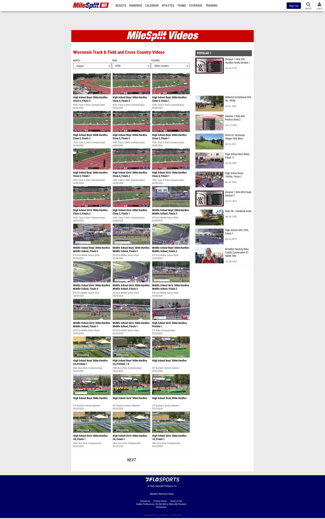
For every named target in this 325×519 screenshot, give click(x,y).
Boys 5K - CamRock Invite (238, 211)
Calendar (152, 5)
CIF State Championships (163, 330)
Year (114, 60)
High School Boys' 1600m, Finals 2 (234, 175)
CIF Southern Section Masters (165, 368)
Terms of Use (176, 501)
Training (211, 5)
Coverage (195, 5)
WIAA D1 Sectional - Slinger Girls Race (235, 137)
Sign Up (293, 5)
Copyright (159, 486)
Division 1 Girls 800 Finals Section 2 (238, 194)
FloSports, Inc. (170, 486)
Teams (181, 5)
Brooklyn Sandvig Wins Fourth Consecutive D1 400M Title (237, 253)
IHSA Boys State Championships (87, 368)
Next (131, 460)
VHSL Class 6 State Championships (89, 105)
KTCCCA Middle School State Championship (165, 217)
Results (120, 5)
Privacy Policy (160, 501)
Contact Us (145, 501)
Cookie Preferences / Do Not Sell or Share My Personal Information (161, 505)
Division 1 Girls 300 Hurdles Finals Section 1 (237, 61)
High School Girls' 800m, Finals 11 (237, 156)
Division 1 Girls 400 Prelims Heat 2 (235, 118)
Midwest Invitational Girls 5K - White (238, 99)
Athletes (168, 5)
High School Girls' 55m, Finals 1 (237, 232)
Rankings (135, 5)
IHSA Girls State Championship (87, 443)
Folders (155, 60)
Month (76, 60)
